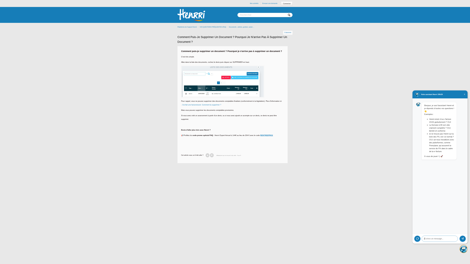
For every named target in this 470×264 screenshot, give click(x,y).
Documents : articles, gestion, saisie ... (241, 27)
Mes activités (254, 3)
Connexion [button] (287, 4)
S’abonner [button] (287, 32)
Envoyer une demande (269, 3)
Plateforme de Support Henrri (187, 27)
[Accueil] (191, 15)
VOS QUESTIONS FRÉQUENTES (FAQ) (213, 27)
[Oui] (207, 155)
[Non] (212, 155)
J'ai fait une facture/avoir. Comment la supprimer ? (201, 105)
